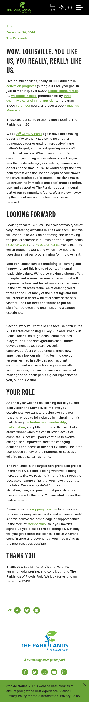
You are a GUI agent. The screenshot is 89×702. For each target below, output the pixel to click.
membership (57, 422)
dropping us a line (43, 509)
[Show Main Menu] (79, 7)
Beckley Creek (17, 245)
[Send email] (36, 610)
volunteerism (36, 422)
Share (9, 610)
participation (15, 427)
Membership (36, 524)
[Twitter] (27, 610)
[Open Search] (70, 7)
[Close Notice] (84, 684)
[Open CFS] (53, 7)
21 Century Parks (29, 134)
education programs (21, 86)
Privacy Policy (70, 696)
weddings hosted (24, 96)
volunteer (23, 106)
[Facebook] (17, 610)
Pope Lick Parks (47, 245)
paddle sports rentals (63, 91)
